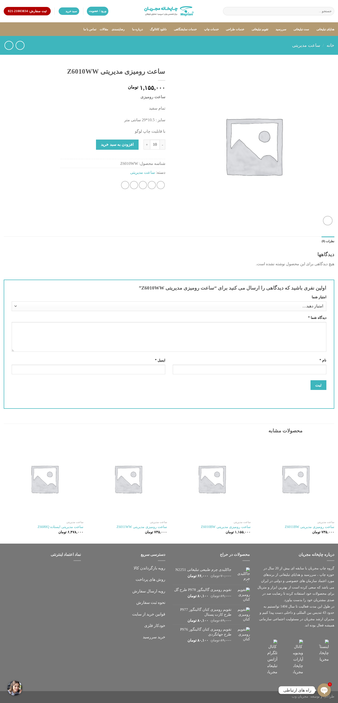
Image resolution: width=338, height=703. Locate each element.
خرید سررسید (154, 637)
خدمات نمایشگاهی (185, 29)
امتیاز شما (319, 297)
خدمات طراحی (235, 29)
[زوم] (328, 221)
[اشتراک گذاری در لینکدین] (125, 185)
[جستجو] (227, 11)
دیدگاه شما (317, 318)
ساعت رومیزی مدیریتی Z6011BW (309, 527)
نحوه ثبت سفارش (150, 602)
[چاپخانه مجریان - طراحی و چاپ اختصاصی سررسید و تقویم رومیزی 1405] (169, 11)
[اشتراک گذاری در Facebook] (161, 185)
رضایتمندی (118, 29)
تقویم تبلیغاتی (260, 29)
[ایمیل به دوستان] (143, 185)
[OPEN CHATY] (324, 690)
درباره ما (137, 29)
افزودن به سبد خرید (117, 144)
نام (322, 360)
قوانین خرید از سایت (148, 614)
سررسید (281, 29)
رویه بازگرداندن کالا (149, 568)
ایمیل (160, 360)
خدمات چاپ (211, 29)
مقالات (104, 29)
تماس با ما (89, 29)
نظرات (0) (328, 241)
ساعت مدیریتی (306, 45)
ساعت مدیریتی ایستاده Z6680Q (60, 527)
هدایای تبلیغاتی (325, 29)
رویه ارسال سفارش (148, 591)
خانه (330, 45)
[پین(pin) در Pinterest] (134, 185)
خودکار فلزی (154, 625)
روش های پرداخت (150, 579)
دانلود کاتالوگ (158, 29)
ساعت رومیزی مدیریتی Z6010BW (226, 527)
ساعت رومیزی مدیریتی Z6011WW (142, 527)
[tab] (328, 241)
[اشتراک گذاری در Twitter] (152, 185)
